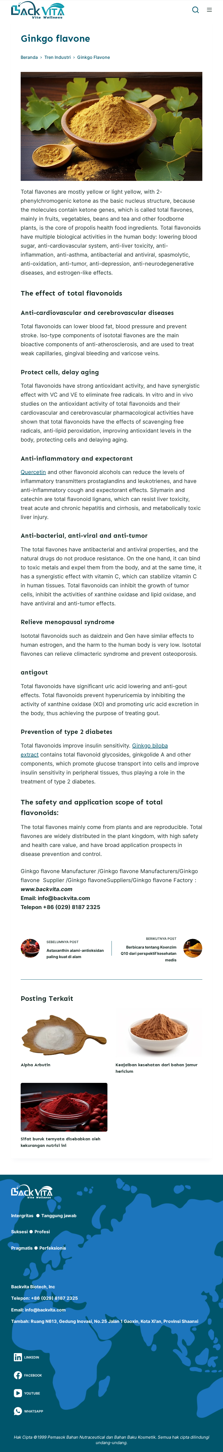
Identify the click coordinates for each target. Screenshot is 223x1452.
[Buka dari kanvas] (209, 9)
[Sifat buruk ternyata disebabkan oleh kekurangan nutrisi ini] (64, 1107)
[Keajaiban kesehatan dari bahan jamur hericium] (159, 1032)
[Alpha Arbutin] (64, 1032)
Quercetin (33, 472)
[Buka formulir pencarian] (195, 10)
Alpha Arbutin (35, 1064)
